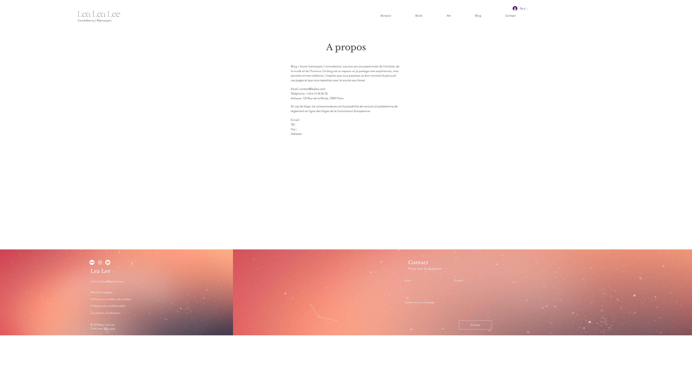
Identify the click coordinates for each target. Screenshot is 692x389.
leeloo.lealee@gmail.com (106, 281)
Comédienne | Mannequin (94, 20)
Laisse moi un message (419, 302)
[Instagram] (99, 262)
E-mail (458, 280)
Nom (408, 280)
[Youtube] (107, 262)
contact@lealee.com (312, 89)
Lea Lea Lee (98, 14)
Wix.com (109, 328)
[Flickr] (91, 262)
